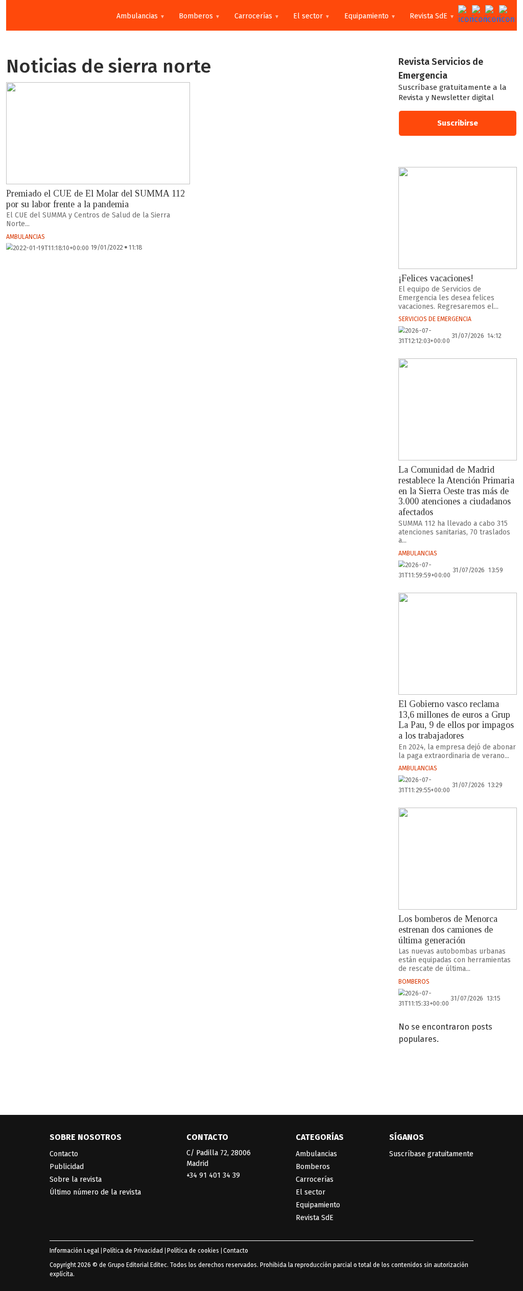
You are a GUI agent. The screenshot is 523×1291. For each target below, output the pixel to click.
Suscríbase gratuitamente (431, 1154)
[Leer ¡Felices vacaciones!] (457, 218)
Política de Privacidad (133, 1250)
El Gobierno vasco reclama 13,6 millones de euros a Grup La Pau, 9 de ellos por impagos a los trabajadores (456, 720)
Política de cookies (193, 1250)
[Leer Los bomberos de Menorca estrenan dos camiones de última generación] (457, 859)
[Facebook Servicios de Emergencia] (477, 15)
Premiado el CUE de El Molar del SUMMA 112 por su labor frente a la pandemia (95, 198)
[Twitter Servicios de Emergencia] (463, 15)
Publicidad (67, 1166)
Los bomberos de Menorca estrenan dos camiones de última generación (447, 929)
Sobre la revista (76, 1179)
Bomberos (196, 16)
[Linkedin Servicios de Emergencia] (504, 15)
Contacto (64, 1154)
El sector (308, 16)
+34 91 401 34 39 (213, 1175)
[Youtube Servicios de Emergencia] (490, 15)
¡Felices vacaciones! (435, 278)
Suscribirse (457, 123)
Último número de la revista (95, 1192)
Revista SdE (428, 16)
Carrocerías (253, 16)
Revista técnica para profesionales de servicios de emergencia (52, 15)
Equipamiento (366, 16)
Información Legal (74, 1250)
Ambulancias (137, 16)
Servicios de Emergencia (434, 319)
